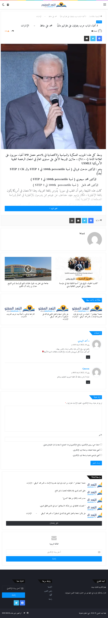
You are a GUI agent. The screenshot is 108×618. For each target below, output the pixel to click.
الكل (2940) (54, 523)
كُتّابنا (51, 595)
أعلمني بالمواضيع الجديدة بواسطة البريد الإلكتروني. (86, 455)
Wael (95, 31)
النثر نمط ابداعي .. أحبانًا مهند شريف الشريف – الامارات (20, 315)
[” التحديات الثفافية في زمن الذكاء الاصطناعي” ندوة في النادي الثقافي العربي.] (94, 507)
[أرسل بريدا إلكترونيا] (92, 31)
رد (88, 357)
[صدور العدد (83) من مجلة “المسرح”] (94, 500)
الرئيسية (98, 16)
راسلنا (50, 599)
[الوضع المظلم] (3, 6)
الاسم (100, 434)
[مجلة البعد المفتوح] (54, 4)
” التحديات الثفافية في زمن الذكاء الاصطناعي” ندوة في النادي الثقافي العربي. (62, 506)
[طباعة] (72, 220)
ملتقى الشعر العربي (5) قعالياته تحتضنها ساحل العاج (70, 490)
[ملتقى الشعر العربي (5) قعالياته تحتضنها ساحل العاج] (94, 492)
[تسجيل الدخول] (8, 6)
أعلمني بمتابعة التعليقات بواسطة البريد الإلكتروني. (86, 450)
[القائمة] (104, 6)
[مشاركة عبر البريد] (86, 38)
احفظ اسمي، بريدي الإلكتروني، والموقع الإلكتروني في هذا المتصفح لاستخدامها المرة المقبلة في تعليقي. (71, 444)
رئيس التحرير (48, 591)
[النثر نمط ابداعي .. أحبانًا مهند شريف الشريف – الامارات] (20, 308)
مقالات (92, 16)
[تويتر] (93, 38)
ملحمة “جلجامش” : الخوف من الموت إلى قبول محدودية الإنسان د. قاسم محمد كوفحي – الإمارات (87, 315)
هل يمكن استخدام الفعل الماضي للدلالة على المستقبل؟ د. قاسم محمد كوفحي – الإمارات (54, 317)
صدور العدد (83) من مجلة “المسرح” (74, 498)
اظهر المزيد (53, 208)
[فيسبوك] (99, 38)
